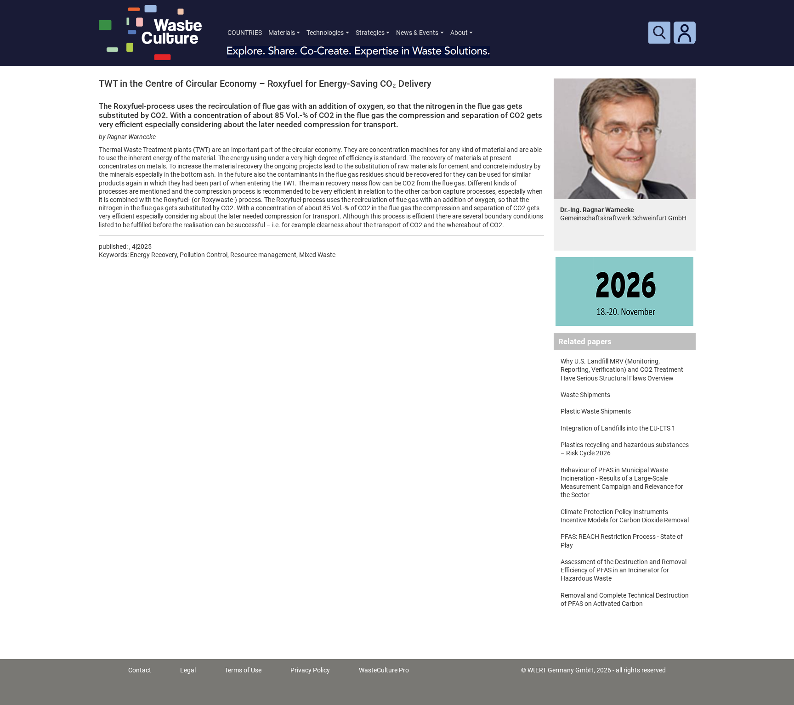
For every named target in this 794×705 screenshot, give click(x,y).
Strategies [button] (370, 32)
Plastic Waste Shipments (596, 411)
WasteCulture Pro (384, 670)
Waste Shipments (585, 394)
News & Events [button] (417, 32)
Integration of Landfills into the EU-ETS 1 (618, 428)
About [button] (459, 32)
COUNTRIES (244, 32)
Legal (188, 670)
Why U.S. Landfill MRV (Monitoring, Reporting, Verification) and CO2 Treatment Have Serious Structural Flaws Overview (622, 369)
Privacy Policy (310, 670)
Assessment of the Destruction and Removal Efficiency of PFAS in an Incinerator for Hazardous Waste (623, 570)
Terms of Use (243, 670)
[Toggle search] (659, 32)
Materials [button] (281, 32)
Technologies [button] (325, 32)
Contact (139, 670)
